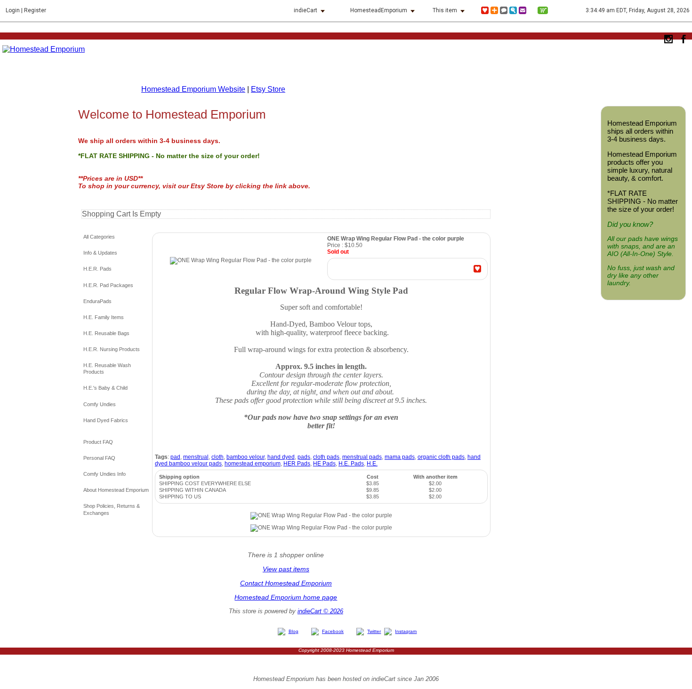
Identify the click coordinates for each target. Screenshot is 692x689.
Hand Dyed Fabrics (105, 420)
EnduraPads (97, 301)
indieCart (305, 10)
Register (35, 10)
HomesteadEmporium (378, 10)
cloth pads (326, 457)
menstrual (196, 457)
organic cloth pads (441, 457)
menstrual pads (362, 457)
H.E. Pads (351, 463)
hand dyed (281, 457)
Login (13, 10)
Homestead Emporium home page (285, 597)
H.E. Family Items (103, 317)
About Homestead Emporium (116, 490)
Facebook (333, 631)
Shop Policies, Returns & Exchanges (111, 509)
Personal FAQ (99, 458)
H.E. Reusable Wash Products (107, 368)
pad (175, 457)
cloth (217, 457)
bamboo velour (245, 457)
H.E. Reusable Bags (106, 333)
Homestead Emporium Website (193, 89)
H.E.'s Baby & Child (105, 388)
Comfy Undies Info (104, 474)
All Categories (99, 237)
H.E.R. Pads (97, 269)
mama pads (400, 457)
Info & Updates (100, 253)
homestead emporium (253, 463)
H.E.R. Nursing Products (111, 349)
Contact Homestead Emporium (286, 583)
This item (445, 10)
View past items (286, 569)
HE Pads (324, 463)
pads (304, 457)
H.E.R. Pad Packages (108, 285)
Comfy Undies (99, 404)
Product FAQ (98, 442)
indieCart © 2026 (320, 611)
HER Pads (296, 463)
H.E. (372, 463)
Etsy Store (268, 89)
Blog (293, 631)
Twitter (374, 631)
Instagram (406, 631)
